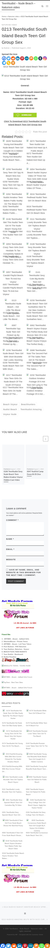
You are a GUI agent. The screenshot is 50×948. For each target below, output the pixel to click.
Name (10, 539)
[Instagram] (45, 58)
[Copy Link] (9, 63)
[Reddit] (13, 58)
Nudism (7, 48)
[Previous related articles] (40, 438)
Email (10, 549)
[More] (13, 63)
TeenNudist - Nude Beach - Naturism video (26, 929)
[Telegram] (4, 63)
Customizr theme (37, 934)
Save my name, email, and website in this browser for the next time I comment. (23, 572)
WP (16, 934)
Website (11, 560)
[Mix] (31, 58)
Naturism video (13, 16)
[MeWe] (27, 58)
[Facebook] (4, 58)
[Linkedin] (18, 58)
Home (4, 16)
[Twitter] (9, 58)
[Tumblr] (40, 58)
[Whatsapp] (36, 58)
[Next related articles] (45, 438)
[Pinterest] (22, 58)
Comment (12, 520)
